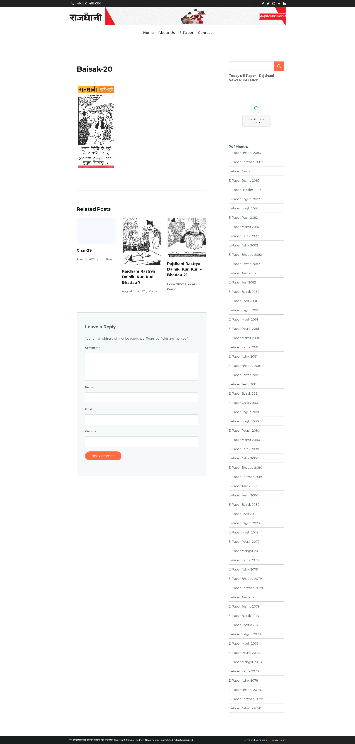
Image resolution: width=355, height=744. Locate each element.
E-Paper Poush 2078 (244, 652)
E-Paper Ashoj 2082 (243, 245)
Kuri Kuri (105, 259)
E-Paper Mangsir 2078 (245, 662)
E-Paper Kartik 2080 (244, 449)
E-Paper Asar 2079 (242, 597)
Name (89, 387)
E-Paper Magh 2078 (244, 643)
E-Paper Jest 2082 (242, 282)
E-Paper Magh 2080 (244, 421)
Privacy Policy (278, 739)
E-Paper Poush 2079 (244, 541)
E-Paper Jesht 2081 (243, 384)
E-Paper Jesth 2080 (243, 495)
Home (148, 33)
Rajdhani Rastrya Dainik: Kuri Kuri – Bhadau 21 (184, 269)
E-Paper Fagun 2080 (244, 412)
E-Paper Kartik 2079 (244, 560)
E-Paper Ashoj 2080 (243, 458)
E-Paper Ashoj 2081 (243, 356)
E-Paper (186, 33)
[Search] (256, 3)
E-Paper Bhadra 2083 (245, 152)
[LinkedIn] (284, 3)
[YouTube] (279, 3)
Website (90, 431)
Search (279, 66)
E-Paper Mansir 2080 (244, 439)
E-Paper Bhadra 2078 (245, 689)
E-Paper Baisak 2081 (244, 393)
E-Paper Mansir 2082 (244, 227)
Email (88, 409)
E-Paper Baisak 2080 (244, 504)
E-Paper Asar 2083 (242, 171)
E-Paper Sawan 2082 (244, 264)
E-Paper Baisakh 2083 (245, 189)
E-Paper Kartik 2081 (243, 347)
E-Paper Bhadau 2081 (245, 365)
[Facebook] (263, 3)
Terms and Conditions (255, 739)
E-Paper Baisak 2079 (244, 615)
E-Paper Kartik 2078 (244, 671)
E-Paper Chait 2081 (243, 301)
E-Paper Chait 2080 (243, 402)
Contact (205, 33)
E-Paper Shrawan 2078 (246, 699)
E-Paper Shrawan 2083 (246, 162)
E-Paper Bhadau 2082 (245, 254)
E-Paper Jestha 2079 (244, 606)
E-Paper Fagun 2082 (244, 199)
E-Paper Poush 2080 (244, 430)
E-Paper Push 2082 (243, 217)
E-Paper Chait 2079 (243, 514)
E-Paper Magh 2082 (244, 208)
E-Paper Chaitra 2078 (245, 625)
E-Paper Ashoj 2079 (243, 569)
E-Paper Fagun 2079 (244, 523)
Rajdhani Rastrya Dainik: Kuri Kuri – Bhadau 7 (139, 277)
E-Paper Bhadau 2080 (245, 467)
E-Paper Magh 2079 (243, 532)
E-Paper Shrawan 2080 (246, 477)
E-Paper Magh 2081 (243, 319)
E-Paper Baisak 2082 (244, 291)
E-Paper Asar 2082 (242, 273)
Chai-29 (84, 250)
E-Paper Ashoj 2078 (243, 680)
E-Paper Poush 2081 (244, 328)
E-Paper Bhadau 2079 (245, 578)
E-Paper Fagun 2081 (244, 310)
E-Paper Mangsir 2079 (245, 551)
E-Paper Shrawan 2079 (246, 588)
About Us (166, 33)
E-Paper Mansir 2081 (244, 338)
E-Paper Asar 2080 (243, 486)
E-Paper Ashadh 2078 (245, 708)
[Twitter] (268, 3)
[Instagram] (273, 3)
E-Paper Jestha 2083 (244, 180)
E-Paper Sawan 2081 (244, 375)
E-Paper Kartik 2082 (244, 236)
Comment (92, 347)
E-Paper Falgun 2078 (245, 634)
